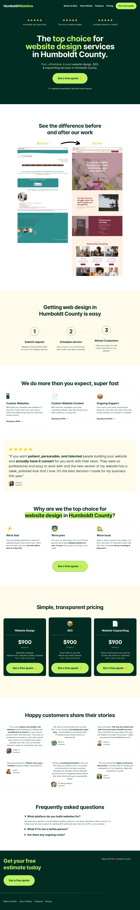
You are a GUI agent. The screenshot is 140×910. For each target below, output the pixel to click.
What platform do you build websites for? (54, 816)
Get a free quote (126, 6)
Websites (18, 6)
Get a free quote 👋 (70, 78)
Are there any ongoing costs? (46, 834)
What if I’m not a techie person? (47, 829)
